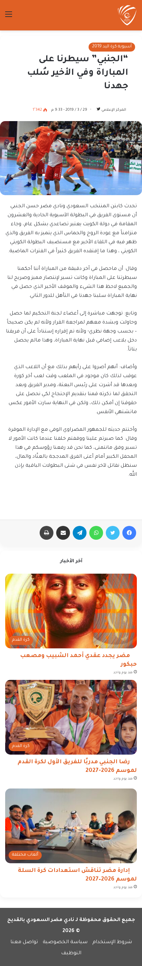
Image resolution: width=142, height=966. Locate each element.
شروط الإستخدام (112, 942)
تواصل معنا (24, 942)
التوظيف (71, 953)
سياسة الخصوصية (65, 942)
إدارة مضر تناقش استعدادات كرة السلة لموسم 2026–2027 (77, 875)
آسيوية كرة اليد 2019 (112, 46)
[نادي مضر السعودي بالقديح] (127, 15)
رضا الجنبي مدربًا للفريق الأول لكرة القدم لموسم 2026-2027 (77, 766)
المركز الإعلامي (113, 110)
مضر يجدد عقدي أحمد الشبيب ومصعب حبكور (78, 660)
